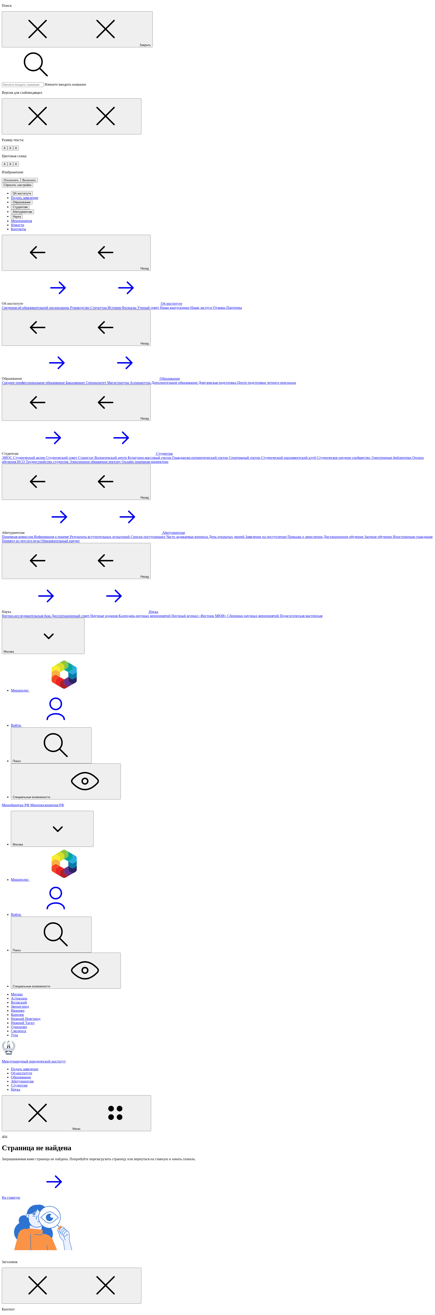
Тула (14, 1035)
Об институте (22, 193)
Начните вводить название (65, 84)
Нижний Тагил (22, 1023)
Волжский (19, 1002)
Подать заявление (24, 198)
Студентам (20, 207)
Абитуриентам (22, 211)
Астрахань (19, 998)
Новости (17, 225)
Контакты (18, 229)
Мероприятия (21, 221)
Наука (17, 216)
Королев (17, 1015)
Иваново (17, 1010)
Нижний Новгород (25, 1019)
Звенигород (20, 1006)
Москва (17, 994)
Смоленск (18, 1031)
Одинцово (19, 1027)
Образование (22, 202)
